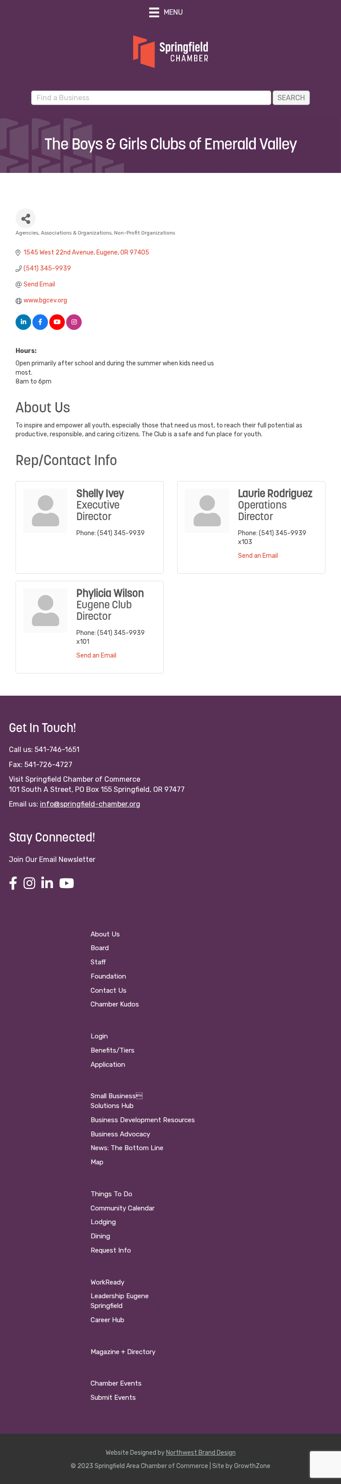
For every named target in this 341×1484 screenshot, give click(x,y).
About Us (105, 934)
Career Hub (107, 1320)
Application (108, 1065)
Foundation (108, 976)
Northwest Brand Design (201, 1453)
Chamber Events (116, 1383)
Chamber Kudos (115, 1004)
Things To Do (111, 1194)
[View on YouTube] (57, 328)
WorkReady (107, 1282)
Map (97, 1162)
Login (99, 1036)
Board (100, 948)
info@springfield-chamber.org (90, 804)
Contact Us (109, 991)
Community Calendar (123, 1208)
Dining (100, 1236)
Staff (98, 962)
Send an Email (258, 556)
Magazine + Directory (123, 1352)
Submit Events (113, 1398)
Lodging (103, 1222)
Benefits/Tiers (113, 1050)
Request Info (111, 1250)
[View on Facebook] (40, 328)
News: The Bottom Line (127, 1148)
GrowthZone (252, 1466)
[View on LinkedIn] (23, 328)
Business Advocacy (120, 1134)
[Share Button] (26, 218)
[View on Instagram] (74, 328)
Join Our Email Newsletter (52, 859)
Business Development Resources (143, 1120)
